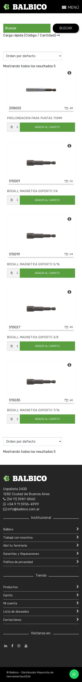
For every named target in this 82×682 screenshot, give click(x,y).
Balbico (8, 529)
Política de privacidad (18, 562)
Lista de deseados (16, 611)
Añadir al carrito (47, 127)
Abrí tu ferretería (15, 545)
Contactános (12, 620)
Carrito (8, 595)
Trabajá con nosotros (18, 537)
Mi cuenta (10, 603)
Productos (10, 587)
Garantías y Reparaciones (21, 554)
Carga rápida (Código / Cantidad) (30, 35)
